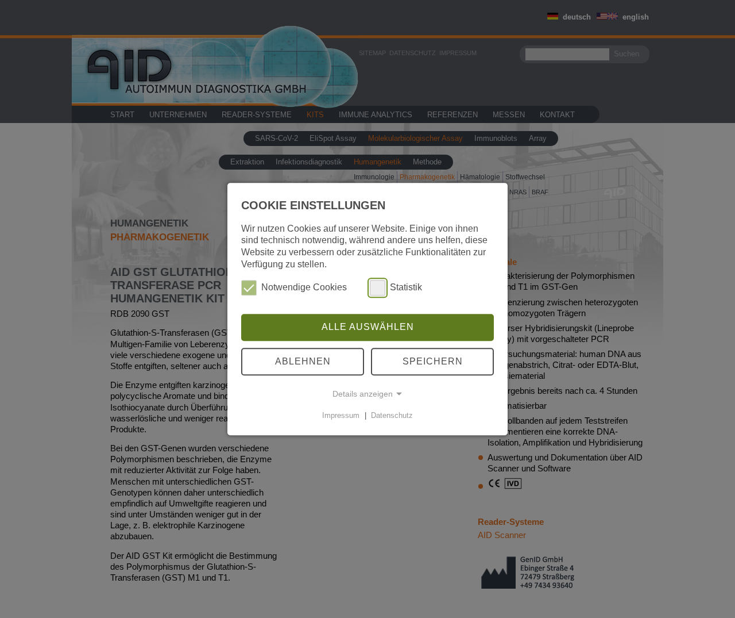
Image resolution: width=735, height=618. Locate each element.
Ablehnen (303, 361)
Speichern (433, 361)
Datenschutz (392, 415)
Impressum (340, 415)
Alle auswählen (368, 327)
